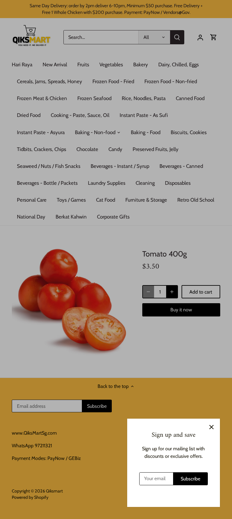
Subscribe (190, 479)
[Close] (211, 427)
